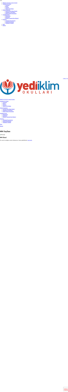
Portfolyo (5, 19)
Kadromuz (7, 17)
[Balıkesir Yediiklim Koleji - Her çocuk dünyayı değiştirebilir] (29, 94)
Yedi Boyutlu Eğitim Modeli (11, 11)
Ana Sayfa (30, 140)
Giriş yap (65, 78)
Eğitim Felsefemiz (6, 10)
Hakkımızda (7, 16)
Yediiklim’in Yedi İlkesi (10, 12)
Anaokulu (7, 5)
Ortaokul (7, 7)
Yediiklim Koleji (6, 14)
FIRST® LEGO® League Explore (10, 2)
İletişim (4, 25)
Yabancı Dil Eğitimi (9, 8)
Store (4, 24)
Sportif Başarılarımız (9, 21)
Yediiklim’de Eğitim (7, 4)
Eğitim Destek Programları (10, 13)
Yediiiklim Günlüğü (9, 23)
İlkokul (6, 6)
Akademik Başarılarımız (10, 20)
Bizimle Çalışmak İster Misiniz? (12, 18)
